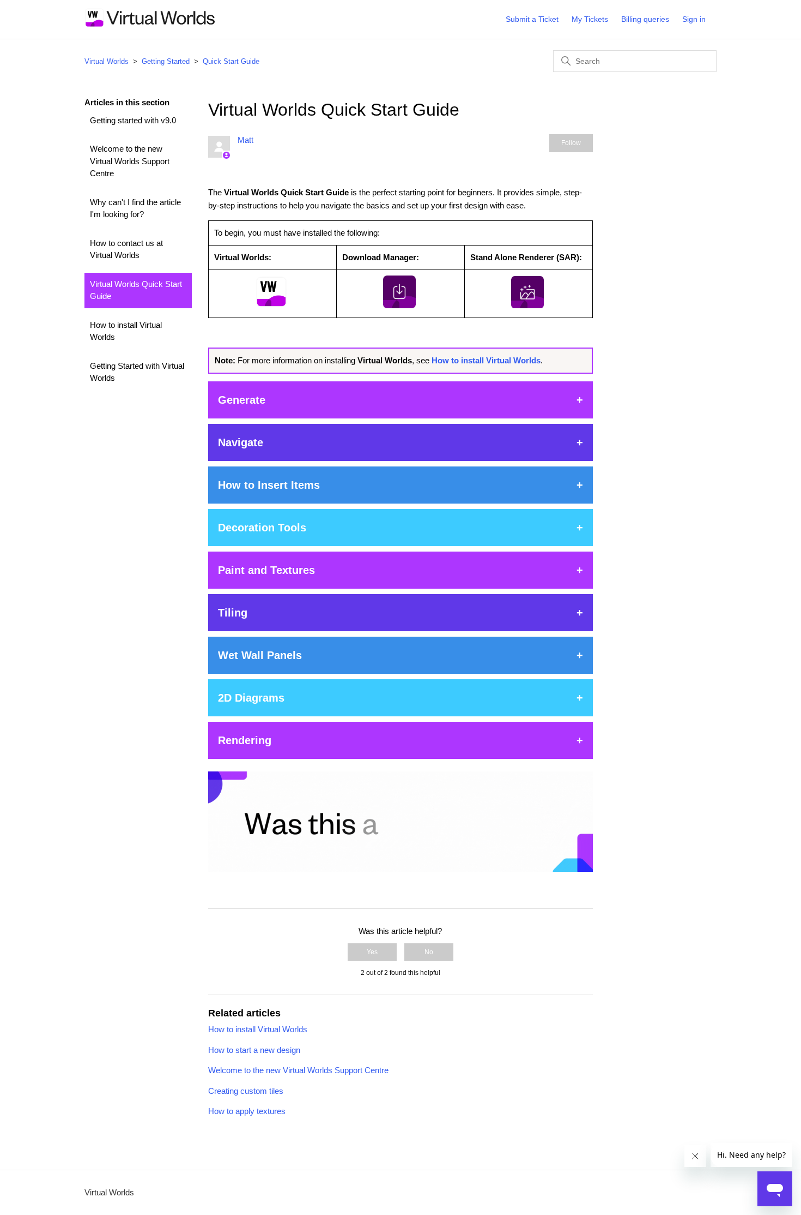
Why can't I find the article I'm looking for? (135, 208)
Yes (372, 952)
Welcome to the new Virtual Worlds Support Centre (129, 161)
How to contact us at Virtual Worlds (126, 249)
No (428, 952)
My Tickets (590, 19)
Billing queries (645, 19)
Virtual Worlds (106, 61)
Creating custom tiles (245, 1091)
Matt (245, 140)
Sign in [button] (694, 19)
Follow (571, 143)
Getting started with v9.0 (133, 120)
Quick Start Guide (231, 61)
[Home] (150, 24)
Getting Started (166, 61)
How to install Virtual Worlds (126, 331)
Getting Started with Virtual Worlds (137, 372)
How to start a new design (254, 1050)
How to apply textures (247, 1111)
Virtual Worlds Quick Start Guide (136, 290)
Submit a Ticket (532, 19)
